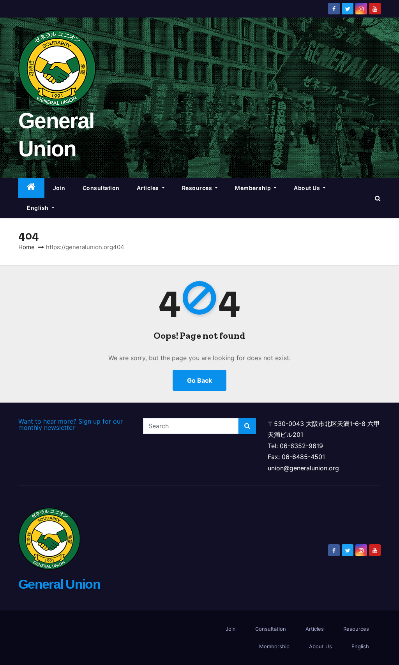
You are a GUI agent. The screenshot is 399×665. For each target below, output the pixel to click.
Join (59, 188)
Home (26, 247)
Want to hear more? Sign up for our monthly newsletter (70, 424)
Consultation (101, 188)
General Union (59, 584)
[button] (378, 198)
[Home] (31, 188)
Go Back (199, 380)
